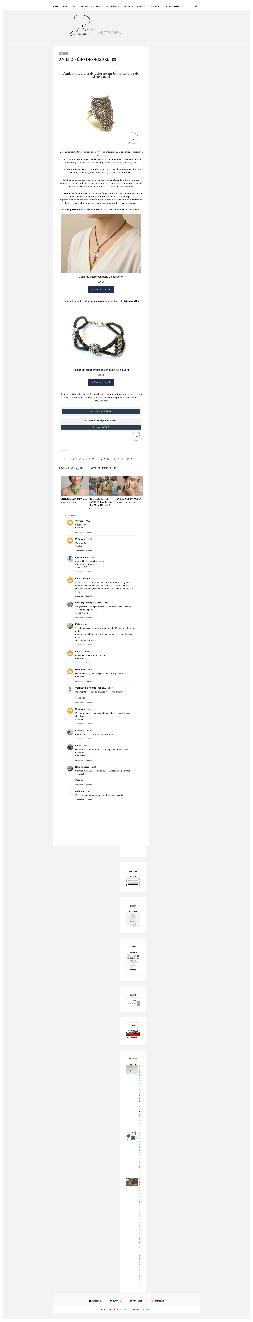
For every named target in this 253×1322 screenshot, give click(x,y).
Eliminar (89, 532)
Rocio (78, 745)
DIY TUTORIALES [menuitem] (173, 6)
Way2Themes (124, 1309)
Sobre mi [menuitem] (141, 6)
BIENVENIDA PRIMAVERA (74, 498)
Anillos (64, 450)
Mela (77, 624)
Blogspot (149, 1309)
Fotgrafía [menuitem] (154, 6)
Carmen (79, 521)
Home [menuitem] (55, 6)
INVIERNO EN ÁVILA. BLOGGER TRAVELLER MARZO (139, 1230)
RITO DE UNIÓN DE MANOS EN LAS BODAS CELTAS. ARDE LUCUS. (100, 501)
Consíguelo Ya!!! (101, 427)
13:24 (89, 539)
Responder (79, 532)
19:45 (93, 767)
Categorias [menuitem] (111, 6)
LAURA (78, 651)
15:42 (85, 624)
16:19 (89, 670)
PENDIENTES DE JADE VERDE (139, 1095)
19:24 (110, 688)
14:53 (89, 791)
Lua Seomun (81, 557)
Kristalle (79, 730)
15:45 (86, 652)
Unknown (80, 539)
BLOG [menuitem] (65, 6)
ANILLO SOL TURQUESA (129, 498)
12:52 (88, 521)
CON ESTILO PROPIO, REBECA (90, 688)
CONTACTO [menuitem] (128, 6)
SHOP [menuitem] (74, 6)
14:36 (107, 603)
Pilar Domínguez (83, 578)
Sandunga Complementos (88, 603)
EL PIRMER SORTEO (139, 1151)
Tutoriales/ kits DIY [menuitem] (90, 6)
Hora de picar (82, 767)
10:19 (88, 731)
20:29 (89, 709)
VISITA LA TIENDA (101, 411)
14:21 (97, 579)
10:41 (85, 746)
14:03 (93, 557)
